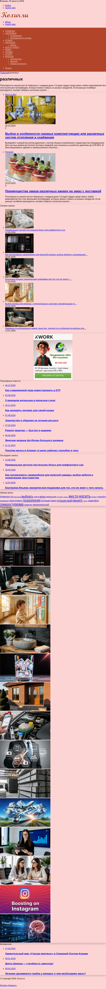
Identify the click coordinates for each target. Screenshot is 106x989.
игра (42, 496)
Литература (16, 59)
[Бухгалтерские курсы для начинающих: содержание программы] (25, 884)
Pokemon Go (7, 496)
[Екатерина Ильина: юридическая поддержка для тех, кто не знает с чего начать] (19, 277)
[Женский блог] (14, 18)
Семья (9, 52)
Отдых (9, 40)
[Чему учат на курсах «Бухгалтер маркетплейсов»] (25, 855)
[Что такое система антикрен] (25, 739)
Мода (8, 50)
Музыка (14, 61)
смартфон (93, 500)
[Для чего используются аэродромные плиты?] (25, 797)
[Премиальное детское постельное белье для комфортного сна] (19, 228)
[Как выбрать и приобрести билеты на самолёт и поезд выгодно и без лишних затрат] (25, 826)
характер (28, 505)
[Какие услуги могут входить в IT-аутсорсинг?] (25, 768)
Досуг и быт (12, 47)
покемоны (4, 501)
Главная (4, 73)
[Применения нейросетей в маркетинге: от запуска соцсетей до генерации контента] (25, 942)
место (73, 496)
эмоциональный (41, 504)
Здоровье (11, 33)
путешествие (48, 500)
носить (85, 496)
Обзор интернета (18, 64)
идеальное (50, 497)
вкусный (17, 497)
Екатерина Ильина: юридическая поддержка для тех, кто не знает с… (38, 279)
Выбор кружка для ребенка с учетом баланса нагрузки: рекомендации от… (41, 304)
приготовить (15, 500)
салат (85, 501)
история (60, 497)
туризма (17, 504)
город (36, 497)
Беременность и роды (21, 38)
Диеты (13, 45)
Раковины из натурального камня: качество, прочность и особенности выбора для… (45, 328)
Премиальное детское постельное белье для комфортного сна (35, 230)
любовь (65, 497)
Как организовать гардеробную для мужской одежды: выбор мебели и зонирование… (46, 255)
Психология (16, 36)
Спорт (8, 54)
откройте (101, 497)
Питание (10, 43)
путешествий (64, 500)
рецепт (78, 500)
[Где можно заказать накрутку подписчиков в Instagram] (25, 913)
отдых (94, 497)
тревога (5, 504)
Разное (9, 57)
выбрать (27, 496)
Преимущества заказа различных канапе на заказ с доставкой (53, 191)
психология (31, 500)
